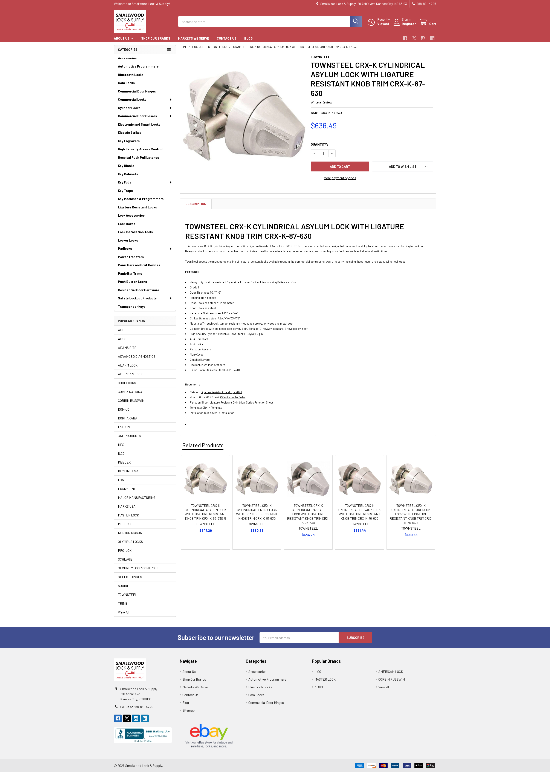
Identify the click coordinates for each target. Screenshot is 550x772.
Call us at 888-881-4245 (136, 707)
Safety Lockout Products (137, 298)
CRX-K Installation (223, 413)
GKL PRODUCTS (129, 436)
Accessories (127, 58)
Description (195, 204)
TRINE (122, 603)
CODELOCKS (127, 383)
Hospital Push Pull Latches (138, 157)
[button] (402, 166)
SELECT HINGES (130, 577)
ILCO (121, 453)
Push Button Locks (132, 282)
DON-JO (124, 409)
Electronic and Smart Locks (139, 124)
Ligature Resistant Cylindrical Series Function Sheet (241, 402)
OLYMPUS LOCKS (130, 541)
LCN (121, 480)
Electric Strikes (129, 132)
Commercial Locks (132, 99)
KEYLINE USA (128, 471)
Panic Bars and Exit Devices (139, 265)
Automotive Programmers (138, 66)
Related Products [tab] (202, 445)
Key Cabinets (128, 174)
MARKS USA (127, 506)
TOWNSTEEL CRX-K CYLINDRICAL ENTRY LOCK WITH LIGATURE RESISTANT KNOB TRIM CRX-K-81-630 (257, 511)
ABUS (122, 339)
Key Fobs (124, 182)
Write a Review (321, 102)
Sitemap (188, 710)
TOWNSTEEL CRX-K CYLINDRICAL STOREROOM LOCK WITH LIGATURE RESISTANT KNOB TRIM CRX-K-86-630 (411, 514)
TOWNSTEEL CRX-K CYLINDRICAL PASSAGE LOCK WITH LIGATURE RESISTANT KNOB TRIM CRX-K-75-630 (308, 514)
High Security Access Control (140, 149)
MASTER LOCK (128, 515)
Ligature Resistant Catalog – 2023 (221, 392)
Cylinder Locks (129, 108)
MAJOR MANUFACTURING (136, 497)
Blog (248, 38)
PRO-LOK (124, 550)
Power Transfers (131, 257)
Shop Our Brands (155, 38)
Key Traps (125, 191)
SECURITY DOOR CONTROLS (138, 568)
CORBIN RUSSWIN (131, 400)
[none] (244, 116)
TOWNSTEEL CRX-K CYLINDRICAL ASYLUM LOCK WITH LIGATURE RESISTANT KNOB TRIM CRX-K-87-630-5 (205, 511)
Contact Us (227, 38)
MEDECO (124, 524)
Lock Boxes (126, 224)
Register (409, 24)
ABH (121, 330)
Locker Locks (128, 240)
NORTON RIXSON (130, 533)
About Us (122, 38)
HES (121, 444)
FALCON (124, 427)
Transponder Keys (131, 306)
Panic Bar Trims (130, 273)
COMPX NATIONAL (131, 392)
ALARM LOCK (128, 365)
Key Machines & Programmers (140, 199)
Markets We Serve (193, 38)
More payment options (340, 178)
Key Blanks (126, 166)
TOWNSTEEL (127, 594)
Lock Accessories (131, 215)
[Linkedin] (432, 38)
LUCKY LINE (127, 489)
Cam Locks (126, 83)
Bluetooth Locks (130, 75)
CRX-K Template (212, 407)
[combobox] (270, 21)
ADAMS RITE (127, 347)
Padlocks (125, 248)
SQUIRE (123, 586)
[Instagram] (423, 38)
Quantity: (319, 144)
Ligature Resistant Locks (137, 207)
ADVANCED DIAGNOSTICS (136, 356)
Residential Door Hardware (138, 290)
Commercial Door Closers (137, 116)
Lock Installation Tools (135, 232)
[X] (414, 38)
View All (123, 612)
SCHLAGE (125, 559)
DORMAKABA (127, 418)
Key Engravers (129, 141)
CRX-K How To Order (232, 397)
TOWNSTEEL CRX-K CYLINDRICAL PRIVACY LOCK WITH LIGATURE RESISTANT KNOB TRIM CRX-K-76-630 (359, 511)
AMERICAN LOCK (130, 374)
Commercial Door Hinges (137, 91)
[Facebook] (405, 38)
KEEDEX (124, 462)
